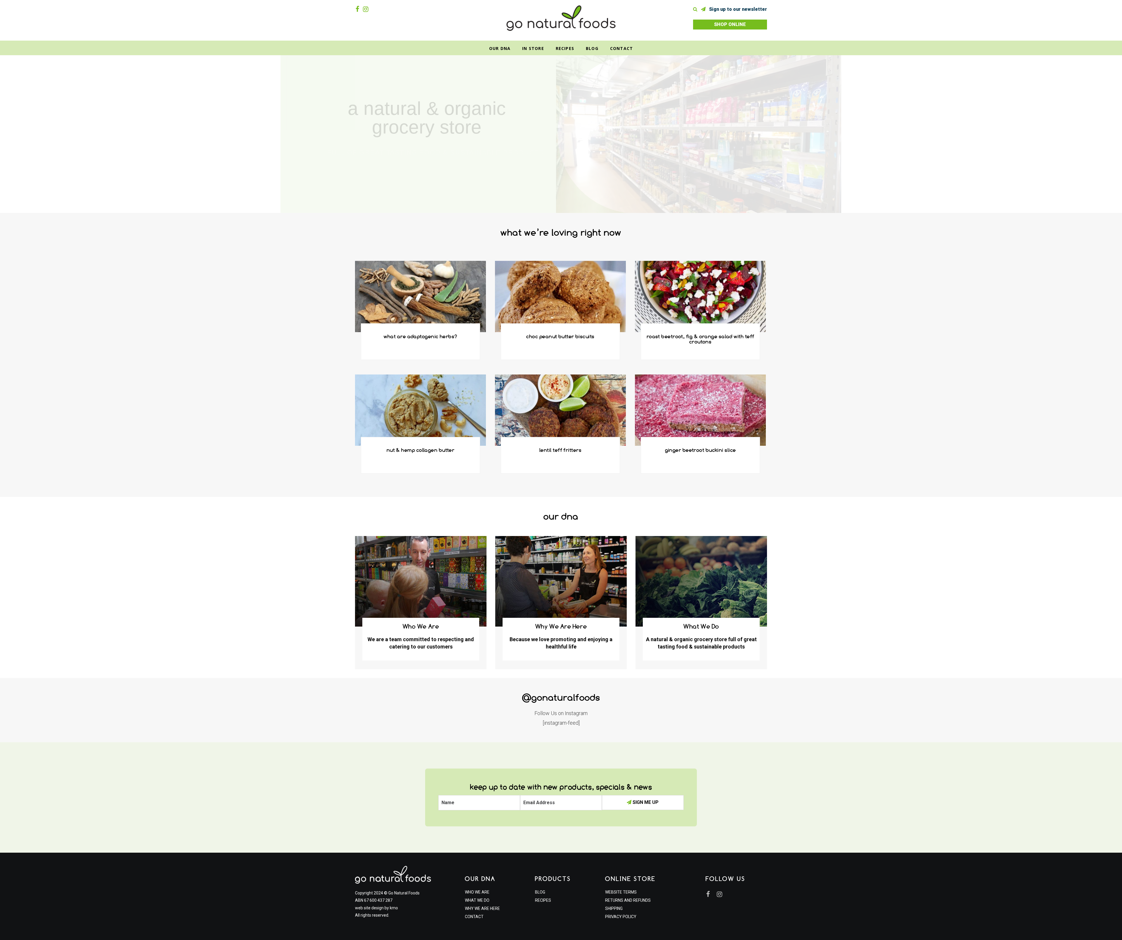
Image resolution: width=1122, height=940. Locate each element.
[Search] (696, 9)
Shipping (614, 908)
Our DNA (499, 48)
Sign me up (645, 802)
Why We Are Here (482, 908)
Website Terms (621, 892)
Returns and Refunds (628, 900)
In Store (533, 48)
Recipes (565, 48)
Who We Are (477, 892)
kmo (394, 908)
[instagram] (367, 9)
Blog (592, 48)
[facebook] (359, 9)
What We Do (477, 900)
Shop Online (730, 24)
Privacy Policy (620, 916)
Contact (621, 48)
